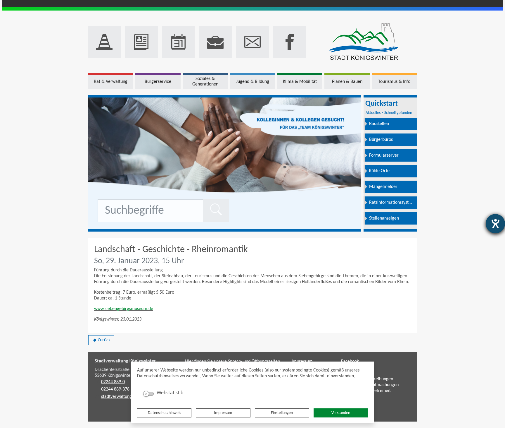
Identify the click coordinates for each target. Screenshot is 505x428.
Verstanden (340, 413)
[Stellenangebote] (215, 42)
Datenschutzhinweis (164, 413)
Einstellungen (282, 413)
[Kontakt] (252, 42)
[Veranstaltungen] (178, 42)
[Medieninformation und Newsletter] (141, 42)
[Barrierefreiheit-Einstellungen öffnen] (495, 223)
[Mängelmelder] (104, 42)
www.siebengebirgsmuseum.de (123, 309)
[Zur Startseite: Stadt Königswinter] (363, 42)
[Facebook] (289, 42)
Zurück (101, 341)
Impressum (223, 413)
